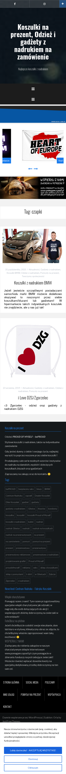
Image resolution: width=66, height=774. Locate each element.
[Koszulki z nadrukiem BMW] (33, 245)
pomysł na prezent (41, 541)
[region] (33, 748)
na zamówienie (13, 541)
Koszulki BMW (13, 273)
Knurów (41, 508)
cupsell (28, 495)
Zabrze (52, 574)
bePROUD (11, 489)
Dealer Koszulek (42, 495)
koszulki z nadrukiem (15, 522)
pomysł (26, 541)
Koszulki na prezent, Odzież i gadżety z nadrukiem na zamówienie (33, 41)
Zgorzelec (10, 581)
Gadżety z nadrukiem (50, 269)
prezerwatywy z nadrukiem (45, 554)
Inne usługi (8, 695)
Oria (55, 717)
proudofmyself (13, 567)
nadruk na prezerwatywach (18, 535)
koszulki (21, 515)
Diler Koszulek (12, 502)
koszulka (10, 515)
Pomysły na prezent (49, 273)
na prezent (39, 535)
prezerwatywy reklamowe (18, 554)
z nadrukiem (23, 581)
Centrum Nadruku (14, 495)
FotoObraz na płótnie (15, 621)
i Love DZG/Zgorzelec (33, 397)
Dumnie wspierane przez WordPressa (22, 717)
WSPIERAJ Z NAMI (14, 641)
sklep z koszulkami (49, 567)
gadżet (25, 502)
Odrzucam (33, 767)
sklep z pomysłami (14, 574)
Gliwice (31, 508)
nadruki (26, 528)
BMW (47, 489)
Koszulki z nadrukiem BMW (33, 282)
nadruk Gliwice (13, 528)
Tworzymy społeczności (33, 276)
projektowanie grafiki (16, 561)
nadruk (39, 522)
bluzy (39, 489)
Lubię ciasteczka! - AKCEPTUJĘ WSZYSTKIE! (33, 750)
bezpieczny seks (26, 489)
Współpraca (54, 695)
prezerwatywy (39, 548)
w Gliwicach (40, 574)
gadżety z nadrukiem (15, 508)
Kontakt (7, 707)
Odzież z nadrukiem (30, 273)
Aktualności (34, 269)
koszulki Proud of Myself (39, 515)
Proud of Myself (36, 561)
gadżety (35, 502)
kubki (30, 522)
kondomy (52, 508)
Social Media (32, 682)
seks (35, 567)
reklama (26, 567)
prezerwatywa (22, 548)
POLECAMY (50, 682)
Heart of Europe (51, 160)
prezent (9, 548)
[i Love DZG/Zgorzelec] (33, 350)
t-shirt (29, 574)
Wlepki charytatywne (15, 597)
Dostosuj (33, 759)
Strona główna (11, 682)
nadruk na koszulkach (43, 528)
